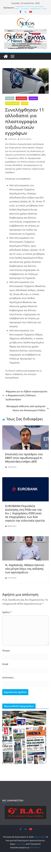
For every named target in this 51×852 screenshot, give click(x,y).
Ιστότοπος (8, 677)
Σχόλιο (7, 612)
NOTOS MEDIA (25, 139)
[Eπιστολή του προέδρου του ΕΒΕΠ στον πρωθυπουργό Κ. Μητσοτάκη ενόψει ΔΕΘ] (25, 427)
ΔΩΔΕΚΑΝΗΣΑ (21, 98)
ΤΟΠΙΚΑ (24, 103)
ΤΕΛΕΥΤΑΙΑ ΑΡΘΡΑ (12, 103)
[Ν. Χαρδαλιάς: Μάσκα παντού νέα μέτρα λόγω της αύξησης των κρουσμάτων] (25, 538)
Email (5, 664)
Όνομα (6, 650)
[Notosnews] (5, 56)
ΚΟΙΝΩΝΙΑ (33, 98)
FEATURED (9, 98)
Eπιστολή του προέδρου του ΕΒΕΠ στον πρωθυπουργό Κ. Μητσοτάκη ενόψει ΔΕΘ (24, 457)
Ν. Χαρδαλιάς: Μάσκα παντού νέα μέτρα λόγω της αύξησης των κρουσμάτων (24, 568)
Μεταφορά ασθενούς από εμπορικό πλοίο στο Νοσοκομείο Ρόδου (25, 408)
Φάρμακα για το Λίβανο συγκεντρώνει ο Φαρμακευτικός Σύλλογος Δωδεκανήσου (26, 395)
